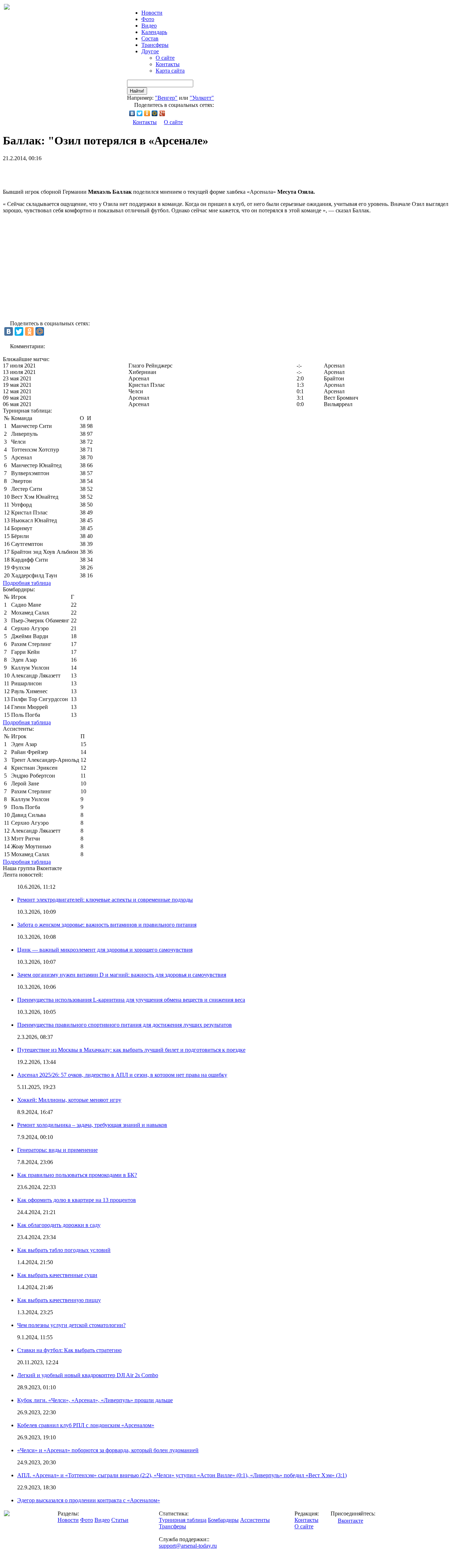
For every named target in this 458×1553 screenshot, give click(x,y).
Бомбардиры (223, 1520)
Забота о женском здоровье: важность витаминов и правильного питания (106, 925)
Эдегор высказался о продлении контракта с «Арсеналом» (88, 1500)
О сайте (165, 58)
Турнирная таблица (182, 1520)
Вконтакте (350, 1521)
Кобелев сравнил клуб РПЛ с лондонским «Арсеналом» (85, 1425)
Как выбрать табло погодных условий (64, 1250)
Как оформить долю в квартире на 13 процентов (76, 1200)
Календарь (154, 32)
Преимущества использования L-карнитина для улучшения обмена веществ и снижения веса (131, 1000)
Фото (147, 19)
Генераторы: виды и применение (57, 1150)
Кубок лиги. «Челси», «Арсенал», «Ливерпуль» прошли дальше (95, 1400)
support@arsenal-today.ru (188, 1546)
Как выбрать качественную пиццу (59, 1300)
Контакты (168, 64)
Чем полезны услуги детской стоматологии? (71, 1325)
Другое (150, 51)
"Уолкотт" (202, 98)
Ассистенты (255, 1520)
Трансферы (155, 45)
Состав (150, 38)
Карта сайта (170, 71)
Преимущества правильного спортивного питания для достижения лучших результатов (124, 1025)
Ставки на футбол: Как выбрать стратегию (69, 1350)
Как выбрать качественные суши (57, 1275)
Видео (149, 26)
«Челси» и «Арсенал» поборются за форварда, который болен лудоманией (108, 1450)
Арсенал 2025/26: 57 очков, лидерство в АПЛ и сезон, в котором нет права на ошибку (122, 1075)
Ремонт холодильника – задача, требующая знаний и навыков (92, 1125)
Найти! (137, 91)
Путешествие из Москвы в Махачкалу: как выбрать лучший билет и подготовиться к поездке (131, 1050)
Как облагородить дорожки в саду (59, 1225)
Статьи (119, 1520)
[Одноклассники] (147, 113)
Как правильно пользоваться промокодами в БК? (77, 1175)
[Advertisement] (86, 172)
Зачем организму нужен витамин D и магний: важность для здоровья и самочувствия (121, 975)
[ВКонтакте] (132, 113)
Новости (68, 1520)
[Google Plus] (162, 113)
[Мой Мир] (155, 113)
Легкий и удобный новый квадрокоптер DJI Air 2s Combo (87, 1375)
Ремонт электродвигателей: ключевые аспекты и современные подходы (105, 900)
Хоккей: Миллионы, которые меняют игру (69, 1100)
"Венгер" (166, 98)
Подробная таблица (27, 583)
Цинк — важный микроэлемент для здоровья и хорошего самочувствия (105, 950)
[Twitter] (139, 113)
